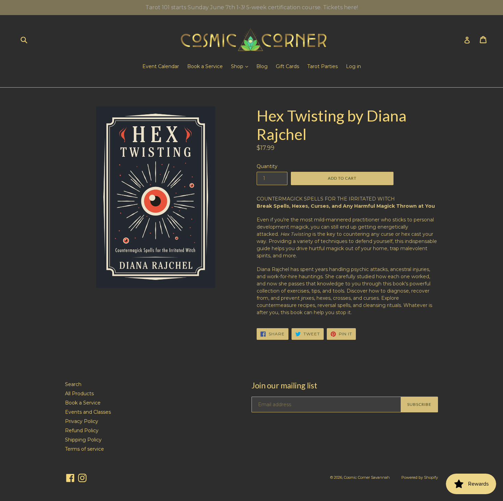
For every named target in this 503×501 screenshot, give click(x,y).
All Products (79, 393)
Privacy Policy (81, 421)
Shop (238, 66)
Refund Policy (82, 430)
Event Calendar (160, 66)
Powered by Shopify (419, 477)
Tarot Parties (322, 66)
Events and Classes (88, 412)
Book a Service (205, 66)
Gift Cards (287, 66)
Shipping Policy (83, 440)
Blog (262, 66)
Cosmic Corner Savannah (367, 477)
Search (73, 384)
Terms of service (84, 449)
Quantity (267, 166)
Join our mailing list (284, 385)
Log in (353, 66)
